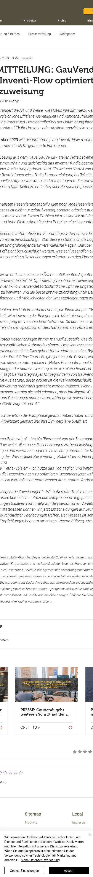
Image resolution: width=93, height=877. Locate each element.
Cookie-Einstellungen (24, 870)
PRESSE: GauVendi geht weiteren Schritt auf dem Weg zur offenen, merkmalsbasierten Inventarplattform (44, 712)
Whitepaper (67, 34)
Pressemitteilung (39, 34)
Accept (68, 870)
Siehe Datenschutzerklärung (40, 860)
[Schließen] (87, 836)
